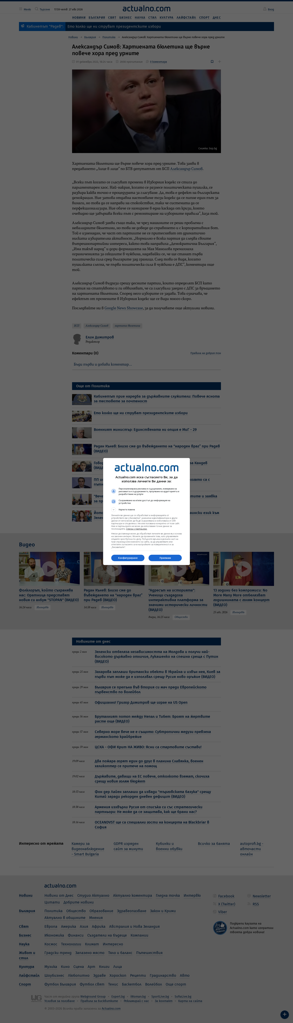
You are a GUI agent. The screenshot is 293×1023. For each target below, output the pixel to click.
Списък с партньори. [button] (136, 528)
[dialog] (146, 511)
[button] (146, 509)
